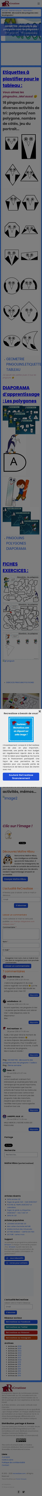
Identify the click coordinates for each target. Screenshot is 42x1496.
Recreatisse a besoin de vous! (21, 713)
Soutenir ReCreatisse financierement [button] (21, 776)
